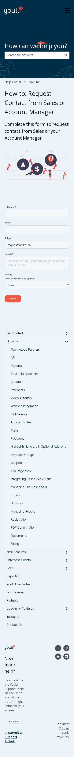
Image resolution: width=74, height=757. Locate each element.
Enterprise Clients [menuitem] (18, 560)
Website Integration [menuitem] (24, 406)
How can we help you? (36, 46)
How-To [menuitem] (12, 341)
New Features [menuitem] (16, 552)
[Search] (65, 55)
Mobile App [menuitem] (19, 414)
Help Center (13, 82)
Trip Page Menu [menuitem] (21, 471)
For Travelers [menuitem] (15, 592)
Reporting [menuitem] (13, 576)
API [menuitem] (13, 357)
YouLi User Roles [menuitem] (18, 584)
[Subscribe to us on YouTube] (58, 656)
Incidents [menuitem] (12, 617)
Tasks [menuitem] (15, 430)
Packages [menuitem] (17, 438)
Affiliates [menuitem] (16, 382)
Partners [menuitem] (12, 600)
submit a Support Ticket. (13, 737)
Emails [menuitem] (15, 495)
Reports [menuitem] (16, 366)
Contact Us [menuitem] (14, 625)
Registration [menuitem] (19, 519)
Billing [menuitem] (15, 544)
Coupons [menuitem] (17, 463)
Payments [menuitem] (18, 390)
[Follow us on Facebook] (58, 648)
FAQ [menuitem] (9, 568)
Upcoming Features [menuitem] (20, 608)
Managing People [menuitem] (23, 511)
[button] (66, 334)
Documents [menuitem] (19, 536)
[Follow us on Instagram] (66, 648)
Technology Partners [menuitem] (25, 349)
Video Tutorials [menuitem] (21, 398)
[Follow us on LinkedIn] (66, 656)
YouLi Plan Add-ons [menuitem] (25, 374)
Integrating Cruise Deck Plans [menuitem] (31, 479)
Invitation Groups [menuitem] (23, 455)
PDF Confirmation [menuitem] (23, 527)
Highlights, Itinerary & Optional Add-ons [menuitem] (38, 446)
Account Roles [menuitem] (21, 422)
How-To (33, 82)
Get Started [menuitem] (14, 333)
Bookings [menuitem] (17, 503)
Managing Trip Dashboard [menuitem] (29, 487)
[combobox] (33, 55)
